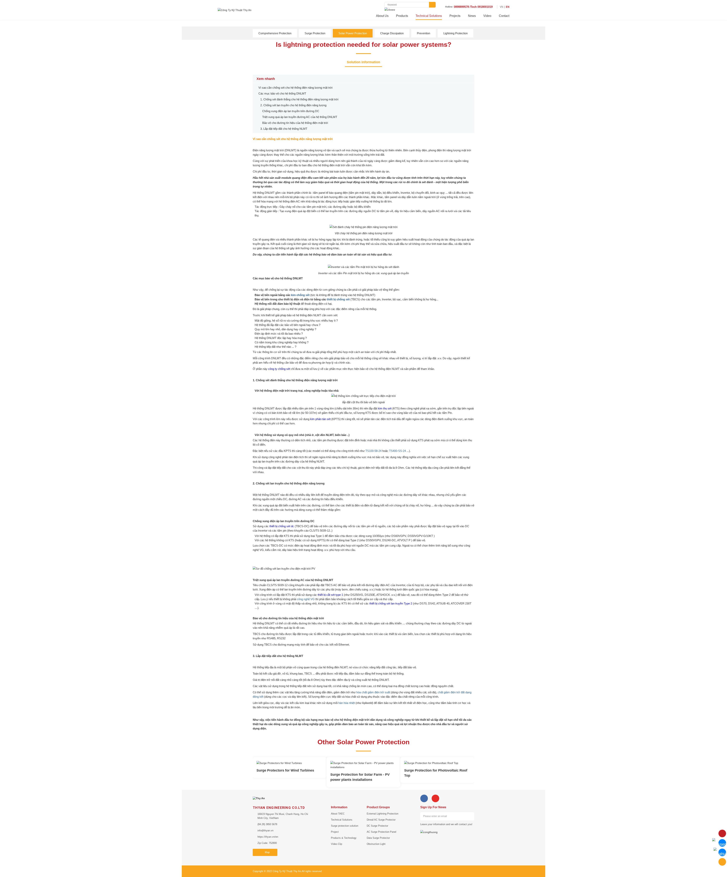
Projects (454, 15)
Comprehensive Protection (274, 33)
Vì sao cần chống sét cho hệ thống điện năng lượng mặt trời (295, 87)
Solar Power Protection (353, 33)
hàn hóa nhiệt (346, 702)
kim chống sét (300, 295)
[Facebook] (424, 798)
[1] (470, 816)
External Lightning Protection (382, 813)
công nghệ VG (306, 599)
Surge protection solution (344, 825)
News (472, 15)
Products (402, 15)
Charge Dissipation (392, 33)
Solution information (363, 62)
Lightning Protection (455, 33)
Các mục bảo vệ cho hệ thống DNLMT (282, 93)
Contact (504, 15)
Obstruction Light (376, 844)
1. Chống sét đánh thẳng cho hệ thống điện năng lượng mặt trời (299, 99)
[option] (290, 767)
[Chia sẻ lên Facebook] (254, 68)
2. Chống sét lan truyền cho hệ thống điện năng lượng (293, 105)
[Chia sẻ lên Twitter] (266, 68)
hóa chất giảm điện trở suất (373, 692)
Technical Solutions (429, 15)
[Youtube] (435, 798)
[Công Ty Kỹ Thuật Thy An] (234, 9)
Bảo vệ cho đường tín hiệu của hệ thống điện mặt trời (295, 122)
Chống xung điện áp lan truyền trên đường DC (290, 111)
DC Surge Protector (377, 825)
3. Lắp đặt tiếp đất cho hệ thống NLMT (283, 128)
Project (335, 831)
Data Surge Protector (378, 837)
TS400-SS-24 (397, 450)
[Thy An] (259, 798)
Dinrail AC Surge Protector (381, 819)
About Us (382, 15)
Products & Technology (343, 837)
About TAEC (338, 813)
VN (501, 6)
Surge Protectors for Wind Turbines (285, 770)
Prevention (423, 33)
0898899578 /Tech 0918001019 (473, 6)
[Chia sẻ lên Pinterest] (272, 68)
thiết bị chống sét (338, 299)
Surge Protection (315, 33)
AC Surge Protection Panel (381, 831)
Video (487, 15)
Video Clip (336, 844)
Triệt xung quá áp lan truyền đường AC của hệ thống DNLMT (299, 117)
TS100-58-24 (373, 450)
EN (507, 6)
